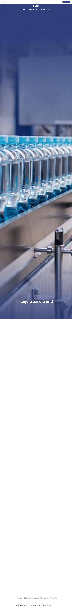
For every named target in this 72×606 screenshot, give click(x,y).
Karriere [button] (43, 9)
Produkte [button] (23, 9)
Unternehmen (31, 9)
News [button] (37, 9)
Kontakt (49, 9)
